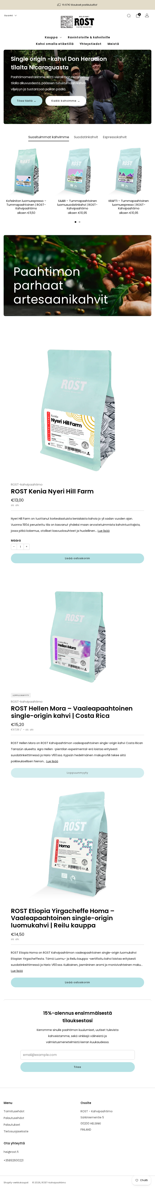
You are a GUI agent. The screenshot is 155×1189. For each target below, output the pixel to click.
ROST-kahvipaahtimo (27, 484)
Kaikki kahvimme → (65, 101)
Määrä (16, 540)
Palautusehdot (14, 1118)
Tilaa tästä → (26, 101)
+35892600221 (13, 1160)
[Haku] (129, 16)
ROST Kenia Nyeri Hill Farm (52, 491)
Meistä (113, 44)
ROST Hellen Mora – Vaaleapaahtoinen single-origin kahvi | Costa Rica (72, 712)
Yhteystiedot (91, 44)
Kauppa (51, 37)
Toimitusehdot (14, 1111)
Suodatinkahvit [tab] (86, 137)
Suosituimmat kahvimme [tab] (48, 137)
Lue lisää (104, 531)
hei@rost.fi (11, 1152)
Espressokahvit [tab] (115, 137)
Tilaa (77, 1067)
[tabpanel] (77, 185)
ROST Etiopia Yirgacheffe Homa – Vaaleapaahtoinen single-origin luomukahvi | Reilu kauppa (62, 918)
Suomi (8, 15)
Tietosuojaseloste (16, 1131)
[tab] (75, 222)
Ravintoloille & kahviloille (89, 37)
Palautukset (12, 1125)
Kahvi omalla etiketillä (55, 44)
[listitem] (77, 5)
